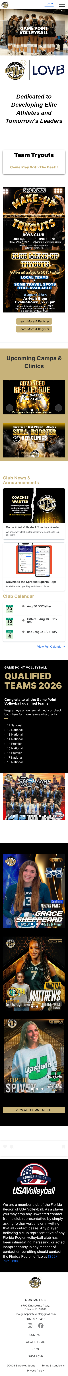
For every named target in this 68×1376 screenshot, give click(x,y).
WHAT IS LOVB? (35, 1341)
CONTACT (35, 1334)
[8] (50, 816)
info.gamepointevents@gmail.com (35, 1313)
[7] (45, 816)
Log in (49, 3)
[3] (24, 816)
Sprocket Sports (25, 1365)
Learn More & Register (34, 321)
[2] (37, 410)
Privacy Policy (35, 1370)
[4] (29, 816)
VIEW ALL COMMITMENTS (34, 1110)
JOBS (35, 1349)
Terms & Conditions (53, 1365)
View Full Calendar (49, 646)
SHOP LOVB (35, 1356)
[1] (32, 410)
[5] (34, 816)
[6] (40, 816)
